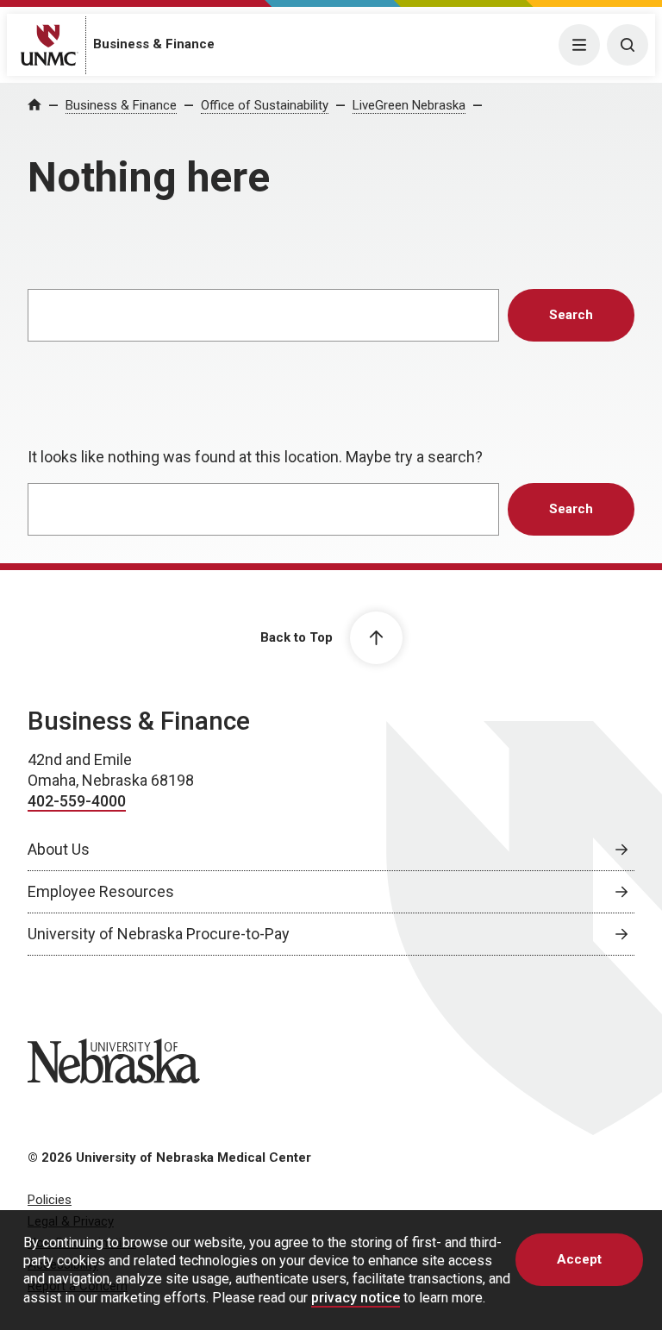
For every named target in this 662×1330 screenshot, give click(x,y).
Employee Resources (101, 891)
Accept (579, 1259)
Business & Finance (154, 44)
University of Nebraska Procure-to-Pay (159, 934)
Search (571, 315)
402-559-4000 (77, 801)
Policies (50, 1200)
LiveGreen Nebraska (409, 105)
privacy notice (355, 1297)
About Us (59, 849)
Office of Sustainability (264, 105)
